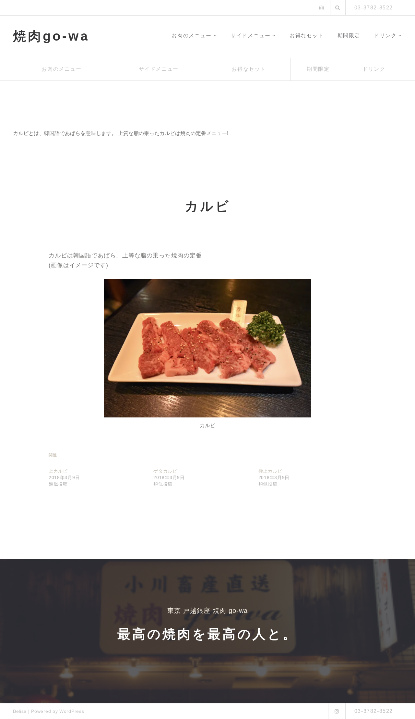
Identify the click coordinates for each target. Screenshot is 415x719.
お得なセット (307, 35)
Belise (20, 711)
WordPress (71, 711)
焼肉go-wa (51, 36)
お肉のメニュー (191, 35)
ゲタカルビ (165, 471)
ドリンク (385, 35)
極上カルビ (270, 471)
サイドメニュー (250, 35)
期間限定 (349, 35)
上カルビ (58, 471)
